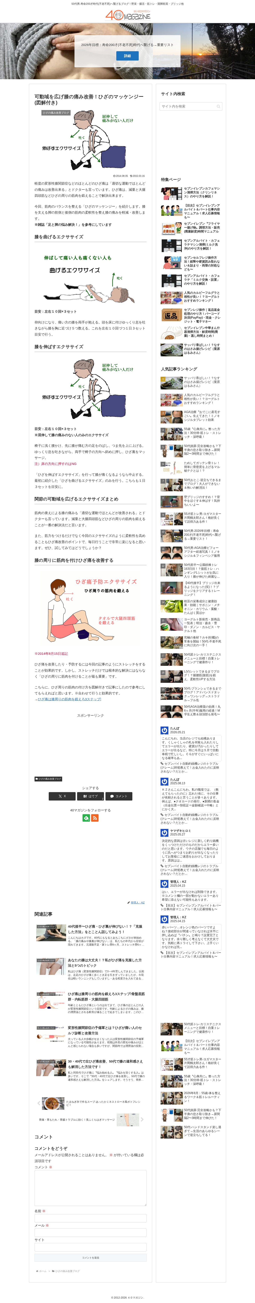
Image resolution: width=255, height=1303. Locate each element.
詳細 (127, 56)
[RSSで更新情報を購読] (95, 818)
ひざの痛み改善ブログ (50, 779)
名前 (40, 1211)
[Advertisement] (91, 744)
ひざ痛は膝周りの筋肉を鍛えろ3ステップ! (69, 699)
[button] (218, 106)
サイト (40, 1240)
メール (42, 1225)
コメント (43, 1167)
